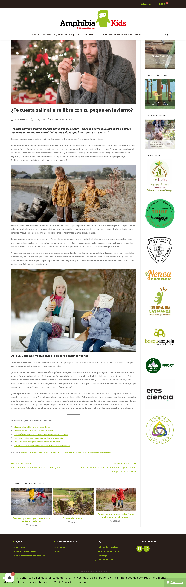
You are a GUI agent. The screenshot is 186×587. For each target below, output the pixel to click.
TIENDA (138, 35)
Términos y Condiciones (109, 551)
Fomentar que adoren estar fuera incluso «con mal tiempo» (42, 445)
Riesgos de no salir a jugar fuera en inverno (34, 430)
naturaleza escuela (77, 452)
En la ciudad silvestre (73, 518)
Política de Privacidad (108, 547)
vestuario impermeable (101, 452)
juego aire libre (35, 452)
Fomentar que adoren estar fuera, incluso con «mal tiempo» (116, 516)
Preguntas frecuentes (26, 551)
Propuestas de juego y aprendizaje (59, 35)
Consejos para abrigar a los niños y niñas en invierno (31, 520)
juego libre (47, 452)
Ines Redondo (21, 119)
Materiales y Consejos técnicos (117, 35)
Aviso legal (103, 555)
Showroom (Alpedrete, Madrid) (30, 555)
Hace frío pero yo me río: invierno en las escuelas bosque (41, 434)
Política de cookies (106, 559)
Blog (59, 551)
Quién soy (61, 547)
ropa (88, 452)
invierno (24, 452)
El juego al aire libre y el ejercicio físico (32, 427)
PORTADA (36, 35)
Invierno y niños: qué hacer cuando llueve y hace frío (38, 438)
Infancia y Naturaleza (88, 35)
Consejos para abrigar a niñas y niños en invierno (37, 441)
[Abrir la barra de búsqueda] (166, 35)
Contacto (20, 547)
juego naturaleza (60, 452)
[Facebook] (139, 549)
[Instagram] (146, 549)
